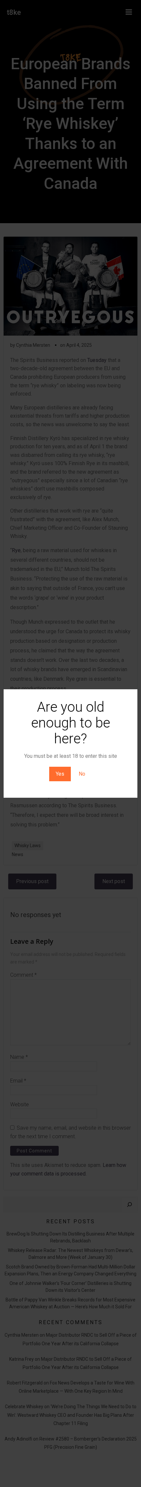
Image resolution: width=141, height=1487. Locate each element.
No (82, 774)
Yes (60, 774)
